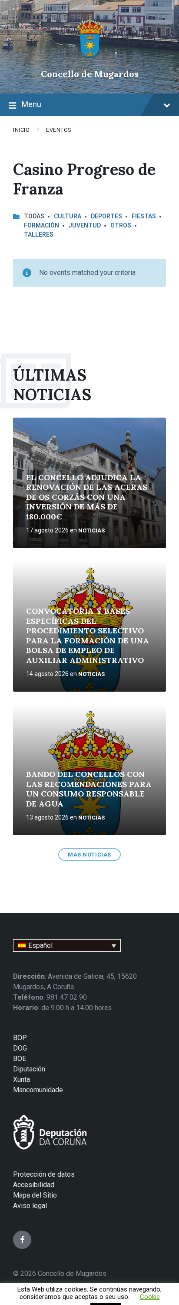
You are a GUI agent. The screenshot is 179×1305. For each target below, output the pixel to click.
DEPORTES (106, 216)
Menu (31, 104)
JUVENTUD (85, 225)
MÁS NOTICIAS (89, 854)
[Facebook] (22, 1240)
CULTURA (67, 216)
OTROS (120, 225)
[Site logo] (90, 59)
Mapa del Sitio (35, 1195)
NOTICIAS (91, 530)
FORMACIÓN (41, 225)
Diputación (29, 1069)
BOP (20, 1038)
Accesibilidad (33, 1185)
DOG (20, 1048)
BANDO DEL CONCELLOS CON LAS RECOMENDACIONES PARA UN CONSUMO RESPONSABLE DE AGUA (89, 789)
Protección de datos (44, 1174)
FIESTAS (144, 216)
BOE (19, 1058)
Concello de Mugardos (90, 73)
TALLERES (38, 234)
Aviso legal (30, 1205)
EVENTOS (59, 130)
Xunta (21, 1079)
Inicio (21, 130)
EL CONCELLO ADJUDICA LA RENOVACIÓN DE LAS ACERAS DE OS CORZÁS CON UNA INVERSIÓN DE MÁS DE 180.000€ (86, 497)
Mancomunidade (38, 1090)
